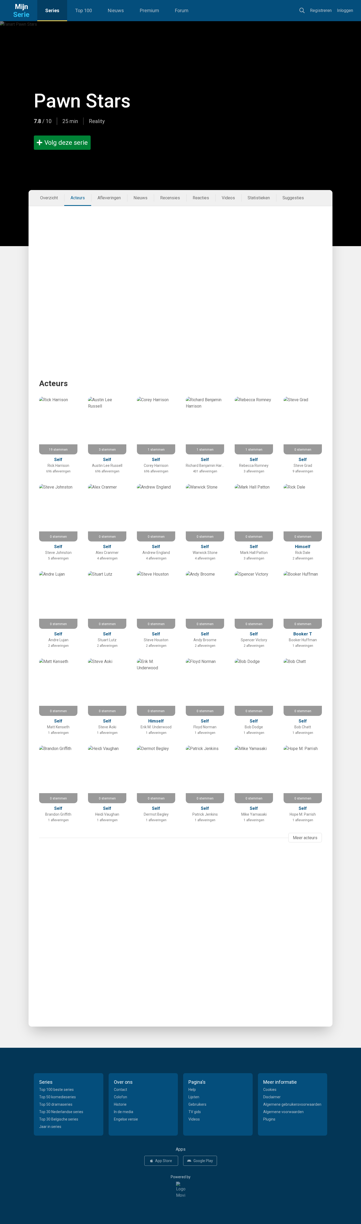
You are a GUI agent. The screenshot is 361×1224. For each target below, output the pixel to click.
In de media (123, 1112)
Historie (120, 1104)
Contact (120, 1089)
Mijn (21, 11)
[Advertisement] (180, 246)
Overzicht (49, 197)
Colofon (120, 1097)
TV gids (194, 1112)
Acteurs (78, 197)
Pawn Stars (82, 101)
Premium (149, 10)
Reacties (201, 197)
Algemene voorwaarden (283, 1112)
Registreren (321, 10)
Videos (228, 197)
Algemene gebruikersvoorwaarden (292, 1104)
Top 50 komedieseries (57, 1097)
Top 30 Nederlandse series (61, 1112)
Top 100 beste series (56, 1089)
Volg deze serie (66, 142)
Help (192, 1089)
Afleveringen (109, 197)
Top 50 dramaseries (55, 1104)
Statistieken (259, 197)
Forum (181, 10)
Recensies (170, 197)
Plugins (269, 1119)
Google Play (203, 1161)
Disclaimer (272, 1097)
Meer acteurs (305, 837)
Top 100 (83, 10)
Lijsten (193, 1097)
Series (52, 10)
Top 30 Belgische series (58, 1119)
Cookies (269, 1089)
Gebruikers (197, 1104)
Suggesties (293, 197)
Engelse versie (126, 1119)
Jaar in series (50, 1126)
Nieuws (116, 10)
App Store (163, 1161)
